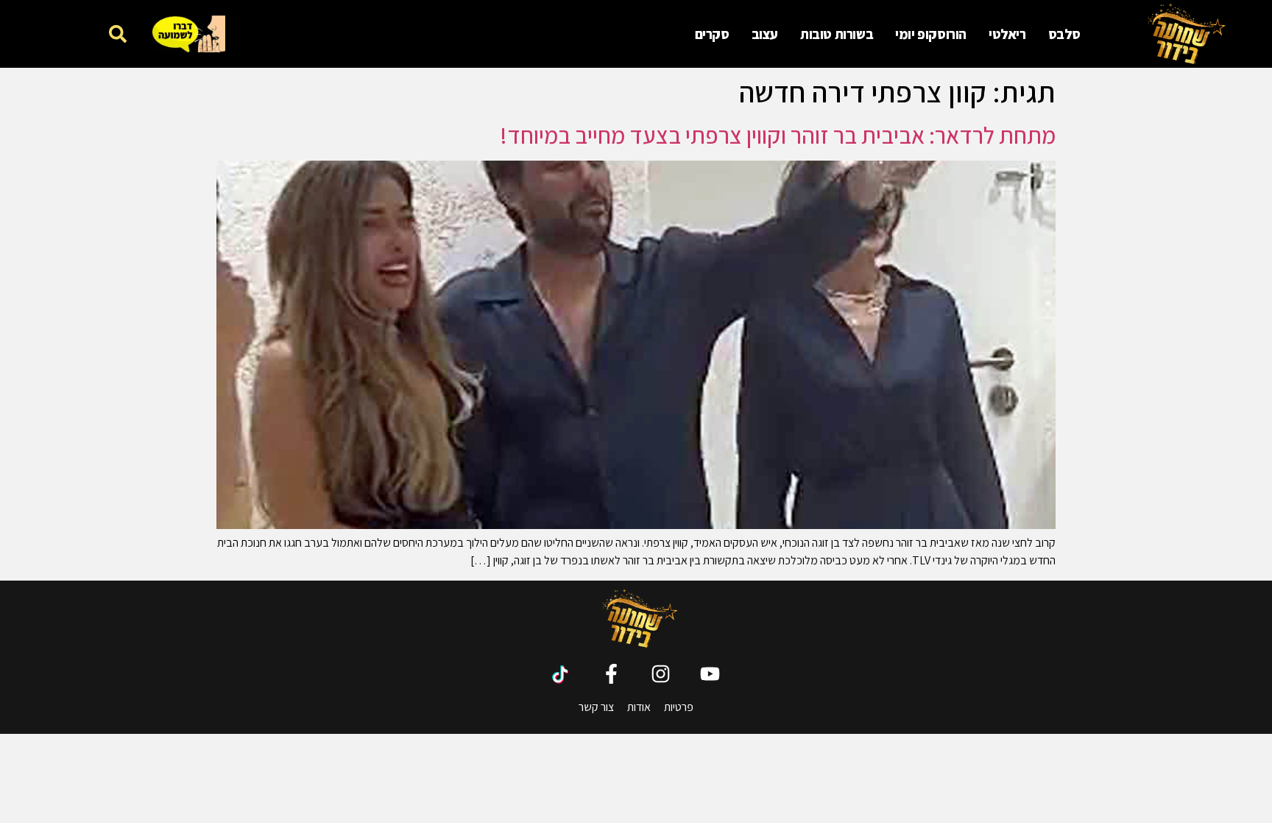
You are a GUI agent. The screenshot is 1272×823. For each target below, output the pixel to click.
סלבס (1064, 34)
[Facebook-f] (611, 674)
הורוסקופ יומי (931, 34)
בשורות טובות (836, 34)
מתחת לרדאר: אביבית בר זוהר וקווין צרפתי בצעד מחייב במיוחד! (778, 134)
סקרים (712, 34)
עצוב (765, 34)
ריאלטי (1007, 34)
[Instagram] (661, 674)
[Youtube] (710, 674)
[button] (117, 33)
